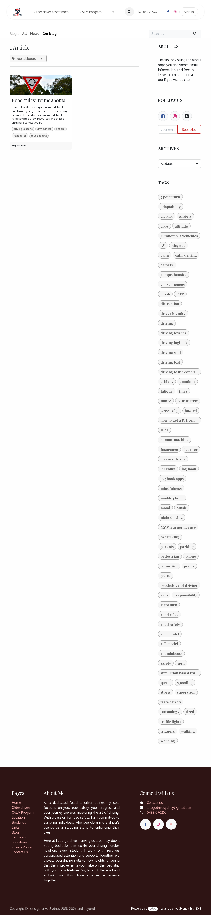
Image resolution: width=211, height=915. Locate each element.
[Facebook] (167, 11)
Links (15, 827)
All (24, 34)
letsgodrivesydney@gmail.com (169, 807)
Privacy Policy (22, 847)
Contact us (20, 852)
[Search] (195, 34)
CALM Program (23, 812)
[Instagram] (175, 11)
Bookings (19, 822)
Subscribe (189, 130)
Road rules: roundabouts (38, 100)
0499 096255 (157, 812)
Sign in (189, 12)
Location (18, 817)
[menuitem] (52, 12)
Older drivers (21, 807)
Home (16, 802)
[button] (129, 11)
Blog (15, 832)
